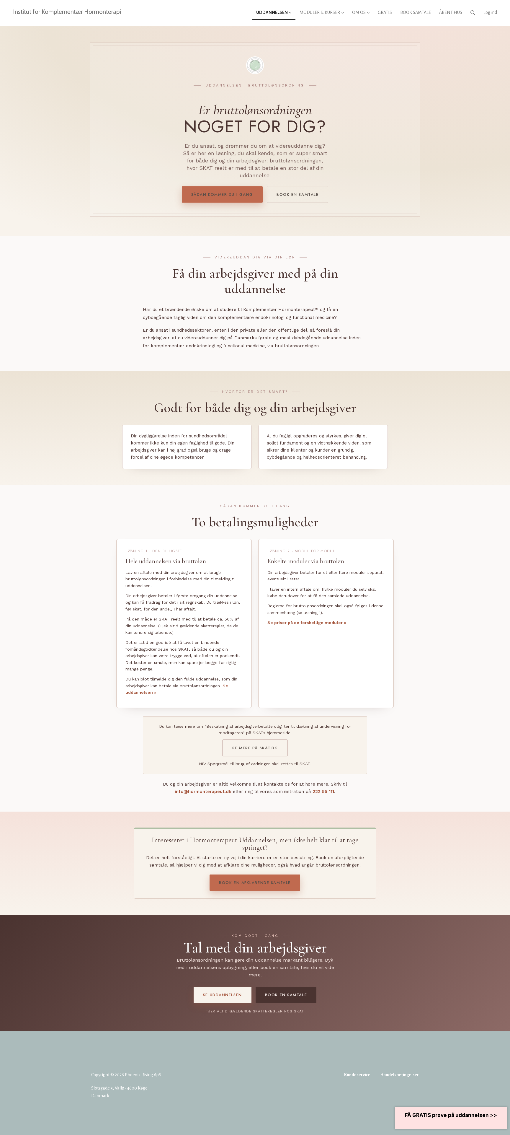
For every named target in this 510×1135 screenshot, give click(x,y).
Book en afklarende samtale (255, 882)
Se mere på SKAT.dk (254, 748)
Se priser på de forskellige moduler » (306, 622)
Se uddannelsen (222, 995)
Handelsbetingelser (399, 1074)
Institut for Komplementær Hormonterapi (67, 11)
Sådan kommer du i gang (222, 194)
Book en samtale (297, 194)
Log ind (490, 12)
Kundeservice (357, 1074)
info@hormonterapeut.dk (203, 791)
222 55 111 (323, 791)
